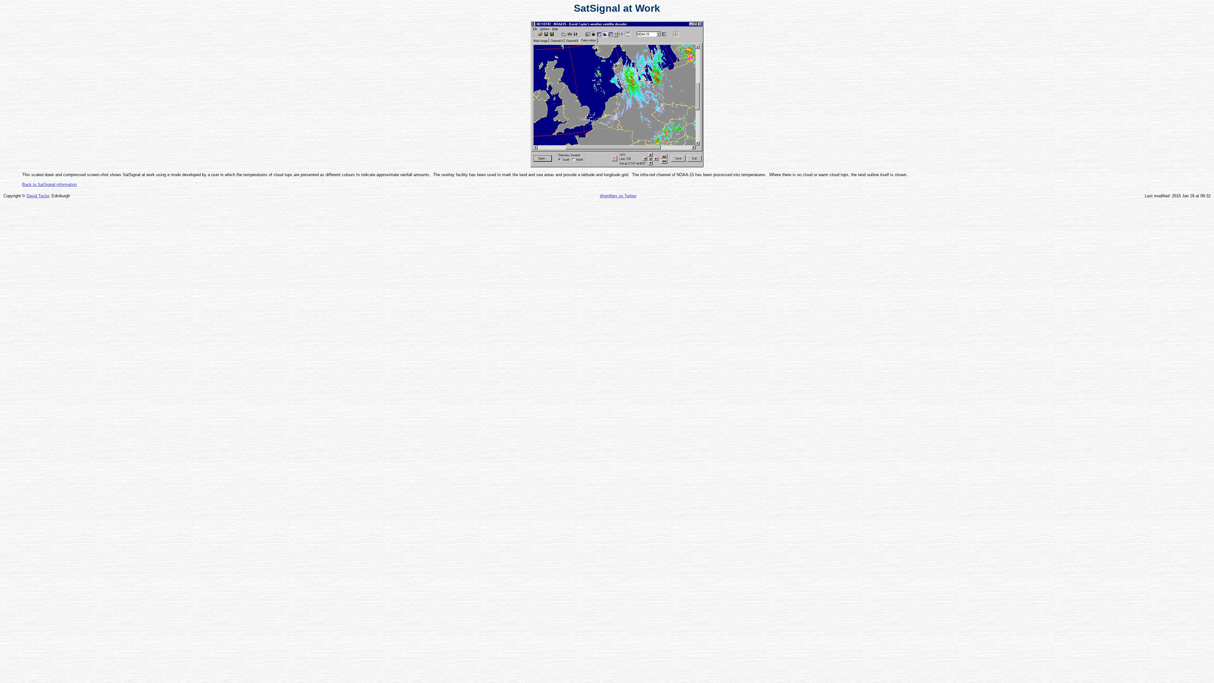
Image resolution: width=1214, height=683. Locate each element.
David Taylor (38, 196)
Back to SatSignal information (49, 184)
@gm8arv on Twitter (618, 196)
